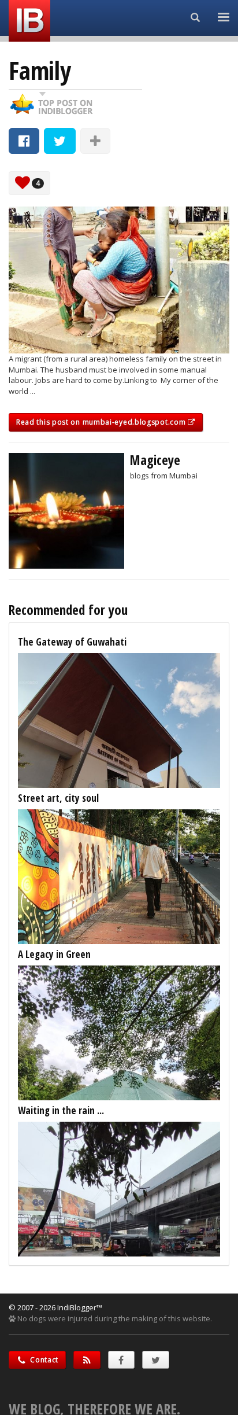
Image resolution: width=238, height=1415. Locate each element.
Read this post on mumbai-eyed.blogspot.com (102, 422)
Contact (43, 1360)
